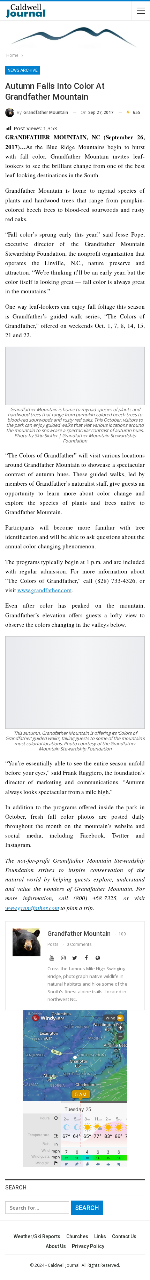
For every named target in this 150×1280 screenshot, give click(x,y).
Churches (77, 1236)
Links (100, 1236)
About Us (56, 1246)
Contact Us (124, 1236)
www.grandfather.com (44, 590)
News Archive (23, 70)
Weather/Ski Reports (37, 1236)
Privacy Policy (88, 1246)
